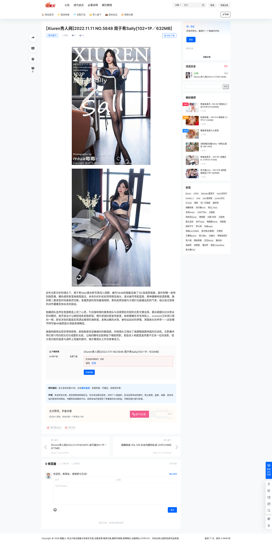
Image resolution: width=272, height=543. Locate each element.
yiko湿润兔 (207, 198)
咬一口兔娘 (205, 203)
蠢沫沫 (219, 240)
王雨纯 (219, 231)
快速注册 (224, 5)
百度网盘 (89, 372)
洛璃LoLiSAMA (192, 231)
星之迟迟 (189, 222)
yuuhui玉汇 (220, 198)
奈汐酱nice (200, 207)
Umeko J (190, 198)
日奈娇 (221, 217)
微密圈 (202, 217)
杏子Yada (200, 222)
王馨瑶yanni (191, 236)
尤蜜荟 (212, 212)
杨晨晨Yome (212, 222)
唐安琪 (215, 203)
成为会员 (79, 5)
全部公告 (207, 57)
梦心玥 (199, 226)
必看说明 (93, 5)
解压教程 (107, 5)
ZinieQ (189, 203)
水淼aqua (208, 226)
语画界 (188, 245)
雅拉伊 (205, 245)
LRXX (196, 193)
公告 (67, 5)
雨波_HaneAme (217, 245)
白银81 (212, 236)
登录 (212, 5)
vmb (198, 198)
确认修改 (173, 474)
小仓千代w (201, 212)
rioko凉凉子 (222, 193)
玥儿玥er (202, 236)
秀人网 (188, 240)
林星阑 (223, 222)
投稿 (227, 14)
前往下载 (171, 35)
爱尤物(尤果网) (207, 231)
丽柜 (196, 203)
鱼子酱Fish (190, 250)
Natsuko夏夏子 (207, 193)
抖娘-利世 (212, 217)
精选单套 (198, 240)
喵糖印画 (189, 207)
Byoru (188, 193)
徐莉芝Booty (191, 217)
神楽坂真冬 (222, 236)
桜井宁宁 (189, 226)
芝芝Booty (208, 240)
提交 (172, 510)
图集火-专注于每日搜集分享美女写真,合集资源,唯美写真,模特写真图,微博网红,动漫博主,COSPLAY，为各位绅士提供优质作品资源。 (120, 538)
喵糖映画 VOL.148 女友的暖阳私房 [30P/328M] (146, 444)
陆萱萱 (197, 245)
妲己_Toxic (212, 207)
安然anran (190, 212)
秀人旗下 (52, 35)
